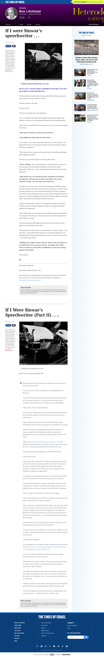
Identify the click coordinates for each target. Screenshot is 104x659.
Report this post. (9, 71)
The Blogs (22, 8)
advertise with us (45, 630)
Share (9, 46)
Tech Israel (17, 630)
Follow (22, 17)
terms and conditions (46, 622)
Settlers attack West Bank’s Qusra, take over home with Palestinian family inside (86, 60)
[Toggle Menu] (2, 2)
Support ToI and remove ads (96, 2)
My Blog (21, 24)
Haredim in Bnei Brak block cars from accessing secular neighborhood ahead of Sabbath (92, 117)
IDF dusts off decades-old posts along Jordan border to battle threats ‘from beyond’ (93, 95)
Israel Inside (17, 628)
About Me (29, 24)
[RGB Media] (53, 654)
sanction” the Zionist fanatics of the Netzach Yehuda (46, 442)
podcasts (17, 638)
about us (43, 628)
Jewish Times (17, 625)
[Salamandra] (66, 654)
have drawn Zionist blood (41, 549)
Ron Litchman (30, 11)
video (15, 641)
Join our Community (81, 2)
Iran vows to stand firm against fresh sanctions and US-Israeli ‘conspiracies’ (92, 106)
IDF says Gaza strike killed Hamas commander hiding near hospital (92, 71)
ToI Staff (91, 64)
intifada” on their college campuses (42, 547)
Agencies (89, 110)
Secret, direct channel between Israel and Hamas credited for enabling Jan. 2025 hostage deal (92, 83)
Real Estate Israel (19, 633)
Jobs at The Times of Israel (47, 633)
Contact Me (37, 24)
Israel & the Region (19, 622)
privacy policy (44, 625)
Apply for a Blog (94, 24)
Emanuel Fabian (83, 64)
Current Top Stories (86, 35)
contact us (43, 635)
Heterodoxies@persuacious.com (30, 280)
